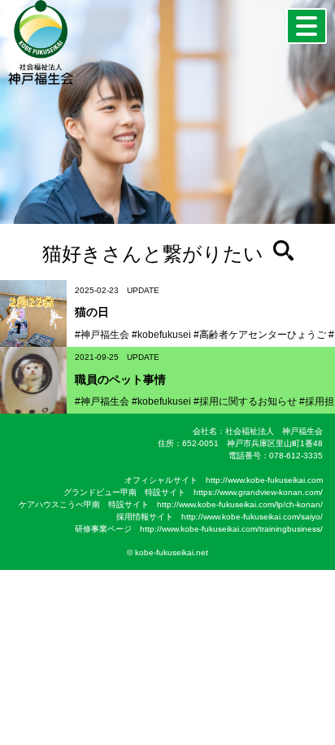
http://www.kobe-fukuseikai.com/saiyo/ (252, 516)
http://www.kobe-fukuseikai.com (264, 479)
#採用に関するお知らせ (245, 401)
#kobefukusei (161, 334)
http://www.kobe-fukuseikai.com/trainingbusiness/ (231, 528)
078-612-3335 (296, 455)
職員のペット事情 (120, 379)
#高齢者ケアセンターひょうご (260, 334)
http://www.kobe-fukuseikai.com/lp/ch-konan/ (240, 504)
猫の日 (92, 311)
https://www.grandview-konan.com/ (258, 492)
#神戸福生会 (102, 334)
